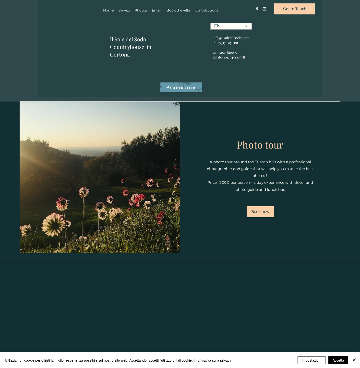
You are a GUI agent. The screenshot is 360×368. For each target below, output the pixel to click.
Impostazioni (311, 360)
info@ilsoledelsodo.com (231, 37)
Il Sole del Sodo (128, 39)
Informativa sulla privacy (212, 360)
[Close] (354, 360)
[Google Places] (257, 9)
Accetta (338, 360)
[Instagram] (264, 9)
